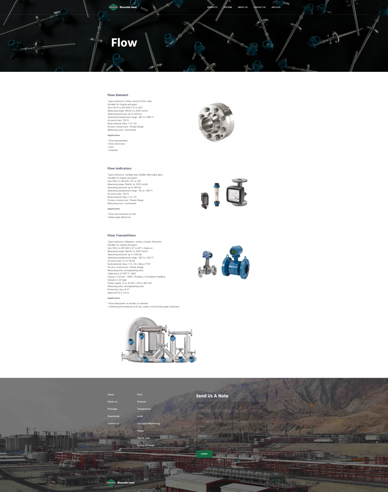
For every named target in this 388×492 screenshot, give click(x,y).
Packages (112, 409)
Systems (228, 7)
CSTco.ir (278, 480)
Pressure (141, 402)
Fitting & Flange (145, 445)
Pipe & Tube (143, 438)
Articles (276, 7)
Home (111, 395)
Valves (140, 431)
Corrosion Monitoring (148, 424)
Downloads (113, 416)
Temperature (144, 409)
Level (140, 416)
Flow (139, 395)
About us (243, 7)
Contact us (260, 7)
